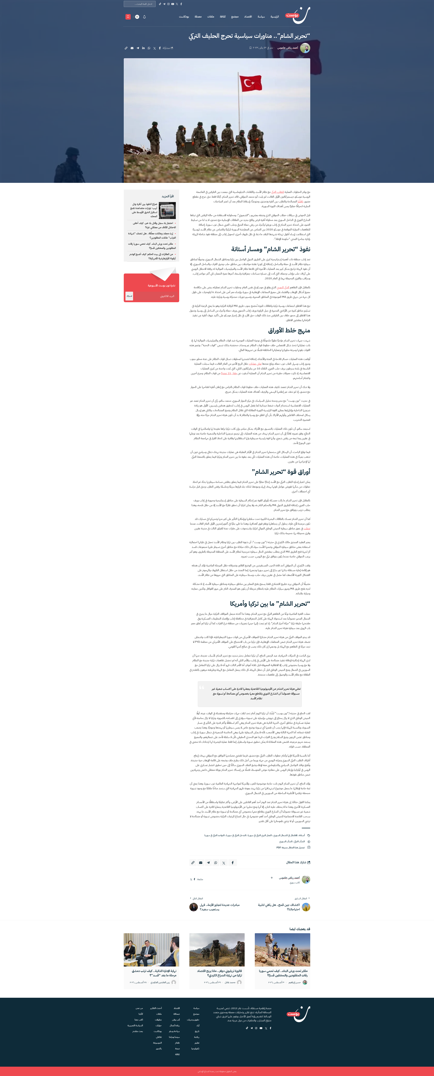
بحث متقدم (138, 1031)
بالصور (159, 1048)
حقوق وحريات (193, 1019)
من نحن (139, 1008)
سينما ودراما (174, 1037)
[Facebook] (181, 4)
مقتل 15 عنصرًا (229, 373)
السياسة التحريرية (135, 1025)
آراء (198, 1025)
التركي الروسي (283, 287)
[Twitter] (177, 4)
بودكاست (184, 17)
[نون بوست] (297, 16)
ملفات (210, 17)
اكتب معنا (139, 1019)
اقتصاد (248, 17)
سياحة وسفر (174, 1031)
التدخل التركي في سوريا (236, 835)
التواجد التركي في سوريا (214, 835)
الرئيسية (275, 17)
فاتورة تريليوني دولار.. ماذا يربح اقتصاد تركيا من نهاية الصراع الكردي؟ (219, 973)
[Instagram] (168, 4)
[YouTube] (173, 4)
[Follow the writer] (272, 878)
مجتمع (235, 17)
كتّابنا (141, 1014)
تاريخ (197, 1031)
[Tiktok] (160, 4)
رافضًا (300, 201)
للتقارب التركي (277, 192)
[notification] (144, 17)
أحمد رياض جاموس (287, 47)
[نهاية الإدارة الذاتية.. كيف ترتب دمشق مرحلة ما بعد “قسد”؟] (151, 949)
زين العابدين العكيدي (160, 982)
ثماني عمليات (255, 364)
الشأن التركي (299, 841)
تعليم (197, 1042)
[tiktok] (247, 1028)
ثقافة (222, 17)
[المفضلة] (128, 17)
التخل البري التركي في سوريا (260, 835)
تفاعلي (159, 1037)
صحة (177, 1048)
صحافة (176, 1014)
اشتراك (129, 296)
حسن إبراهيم (295, 982)
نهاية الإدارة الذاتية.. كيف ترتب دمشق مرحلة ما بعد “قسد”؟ (154, 973)
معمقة (198, 17)
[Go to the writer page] (306, 879)
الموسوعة (157, 1042)
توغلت (307, 528)
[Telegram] (164, 4)
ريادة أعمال (175, 1025)
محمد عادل (230, 982)
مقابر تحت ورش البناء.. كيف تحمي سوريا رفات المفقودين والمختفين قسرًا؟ (283, 973)
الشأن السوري (285, 841)
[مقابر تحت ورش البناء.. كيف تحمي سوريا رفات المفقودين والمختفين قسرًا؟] (282, 949)
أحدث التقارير (156, 1008)
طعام (177, 1042)
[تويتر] (191, 879)
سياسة (261, 17)
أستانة (302, 835)
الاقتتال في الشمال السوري (285, 835)
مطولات (158, 1019)
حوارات (159, 1025)
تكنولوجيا (195, 1048)
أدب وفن (176, 1019)
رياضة (196, 1037)
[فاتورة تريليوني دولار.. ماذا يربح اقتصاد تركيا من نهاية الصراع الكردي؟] (217, 949)
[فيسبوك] (194, 879)
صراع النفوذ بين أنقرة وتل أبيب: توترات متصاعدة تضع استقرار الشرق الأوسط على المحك (143, 210)
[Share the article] (160, 48)
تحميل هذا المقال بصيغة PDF (291, 847)
